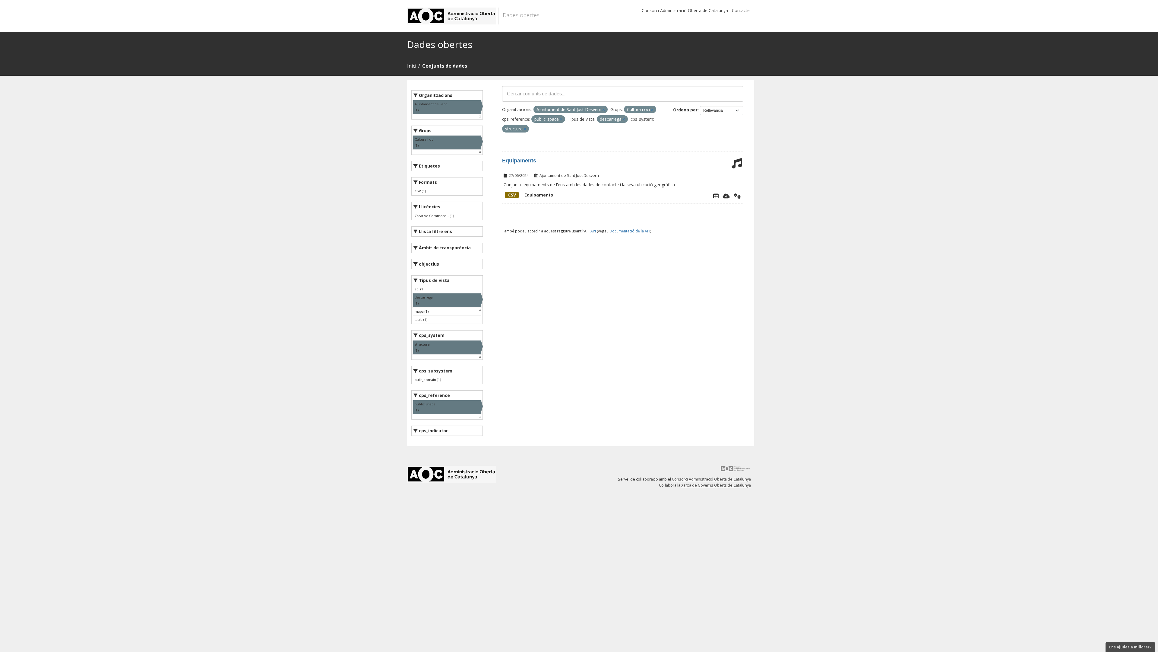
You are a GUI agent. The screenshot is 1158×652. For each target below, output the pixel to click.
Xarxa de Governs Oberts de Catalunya (716, 485)
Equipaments (519, 161)
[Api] (737, 196)
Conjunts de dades (444, 65)
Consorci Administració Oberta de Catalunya (685, 10)
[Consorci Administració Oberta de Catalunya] (735, 470)
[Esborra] (604, 109)
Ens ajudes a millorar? (1130, 647)
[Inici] (452, 16)
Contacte (741, 10)
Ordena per (685, 110)
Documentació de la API (629, 231)
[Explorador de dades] (716, 196)
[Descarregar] (726, 196)
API (593, 231)
